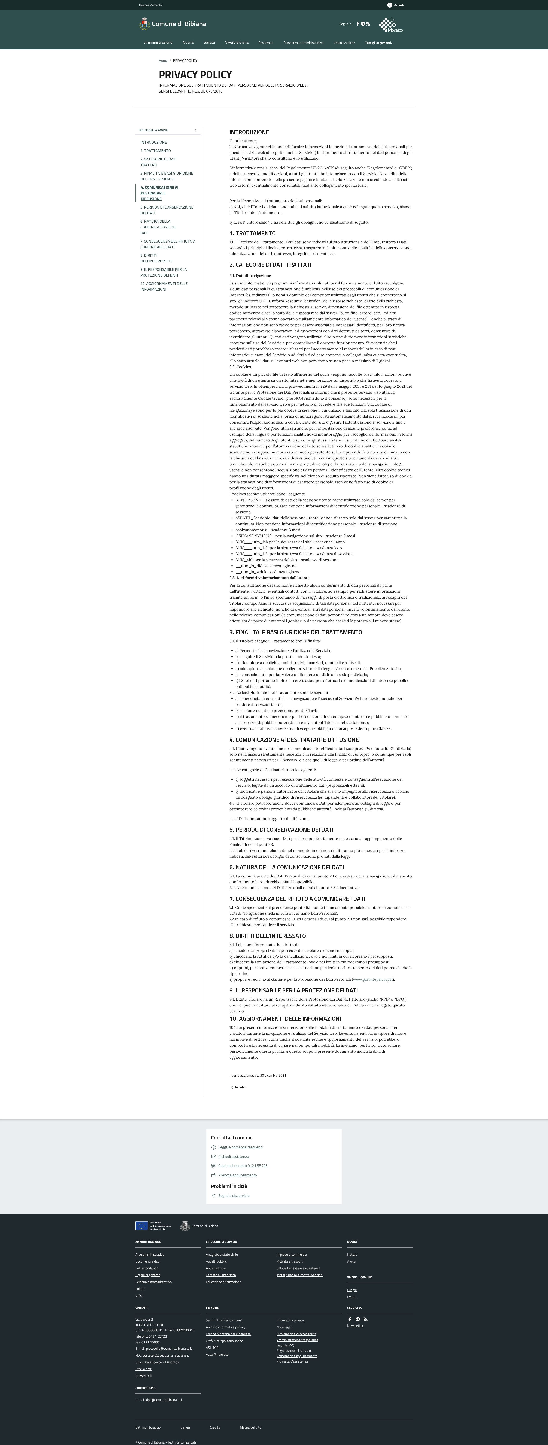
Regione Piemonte (150, 5)
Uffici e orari (143, 1368)
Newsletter (355, 1325)
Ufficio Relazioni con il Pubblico (157, 1362)
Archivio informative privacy (225, 1327)
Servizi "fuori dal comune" (224, 1320)
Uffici (138, 1295)
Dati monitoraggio (148, 1427)
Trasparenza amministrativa (303, 42)
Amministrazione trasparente (297, 1339)
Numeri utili (143, 1375)
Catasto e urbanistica (221, 1274)
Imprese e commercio (292, 1254)
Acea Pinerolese (217, 1354)
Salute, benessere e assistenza (298, 1268)
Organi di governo (147, 1274)
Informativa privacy (290, 1320)
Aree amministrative (149, 1254)
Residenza (266, 42)
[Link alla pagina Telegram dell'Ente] (357, 1319)
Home (163, 60)
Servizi (209, 42)
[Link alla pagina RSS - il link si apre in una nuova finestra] (368, 23)
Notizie (352, 1254)
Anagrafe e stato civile (222, 1254)
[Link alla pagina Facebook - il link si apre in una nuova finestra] (357, 23)
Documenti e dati (147, 1261)
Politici (139, 1288)
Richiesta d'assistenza (292, 1361)
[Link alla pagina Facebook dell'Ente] (349, 1319)
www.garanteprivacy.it (373, 979)
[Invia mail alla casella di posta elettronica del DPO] (164, 1399)
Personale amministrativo (153, 1281)
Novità (188, 42)
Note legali (284, 1327)
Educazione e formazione (223, 1281)
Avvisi (351, 1261)
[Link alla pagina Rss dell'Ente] (365, 1319)
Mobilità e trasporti (290, 1261)
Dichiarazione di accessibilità (296, 1333)
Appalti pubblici (216, 1261)
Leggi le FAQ (285, 1345)
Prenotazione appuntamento (297, 1355)
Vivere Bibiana (237, 42)
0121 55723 (158, 1336)
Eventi (351, 1296)
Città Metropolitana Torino (224, 1340)
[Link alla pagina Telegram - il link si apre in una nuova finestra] (363, 23)
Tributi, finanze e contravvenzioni (300, 1274)
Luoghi (352, 1289)
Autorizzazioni (216, 1268)
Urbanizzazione (344, 42)
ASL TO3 (212, 1347)
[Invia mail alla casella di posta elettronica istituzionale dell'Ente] (169, 1348)
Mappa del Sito (250, 1427)
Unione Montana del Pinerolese (228, 1333)
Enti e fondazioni (147, 1268)
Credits (215, 1427)
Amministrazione (158, 42)
